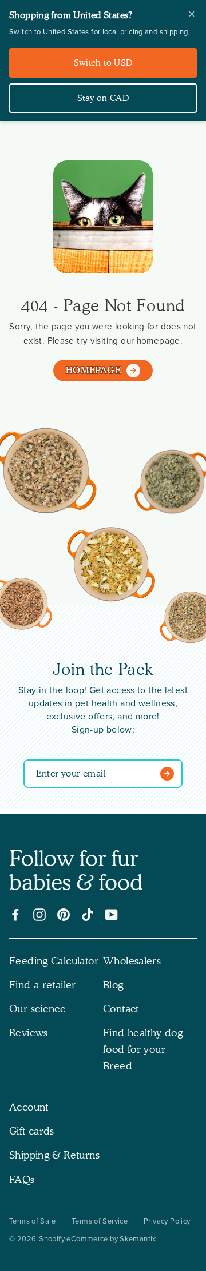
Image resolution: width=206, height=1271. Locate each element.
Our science (37, 1009)
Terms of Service (100, 1221)
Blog (113, 985)
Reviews (28, 1033)
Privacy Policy (167, 1221)
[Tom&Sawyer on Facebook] (15, 914)
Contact (121, 1009)
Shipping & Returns (54, 1155)
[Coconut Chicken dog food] (111, 566)
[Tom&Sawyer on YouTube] (111, 914)
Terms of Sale (32, 1221)
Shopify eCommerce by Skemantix (97, 1239)
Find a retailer (42, 985)
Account (29, 1107)
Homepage (93, 370)
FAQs (22, 1179)
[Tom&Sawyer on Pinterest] (63, 914)
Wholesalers (132, 961)
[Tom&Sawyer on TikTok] (87, 914)
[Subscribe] (170, 773)
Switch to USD (103, 63)
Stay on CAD (103, 98)
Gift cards (31, 1131)
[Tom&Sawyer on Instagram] (39, 914)
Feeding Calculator (53, 961)
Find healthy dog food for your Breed (143, 1049)
